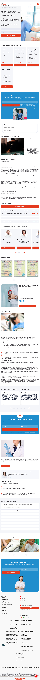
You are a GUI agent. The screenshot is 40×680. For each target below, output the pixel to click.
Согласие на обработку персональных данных (11, 675)
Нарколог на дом (5, 602)
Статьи (3, 615)
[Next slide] (24, 252)
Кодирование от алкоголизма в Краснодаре (12, 631)
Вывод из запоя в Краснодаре (14, 620)
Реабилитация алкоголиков (20, 657)
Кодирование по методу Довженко (11, 634)
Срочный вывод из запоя (13, 624)
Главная (2, 7)
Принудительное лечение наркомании (27, 646)
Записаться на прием (11, 35)
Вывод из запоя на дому (13, 627)
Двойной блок (8, 643)
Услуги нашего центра (7, 130)
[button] (18, 252)
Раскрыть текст (5, 466)
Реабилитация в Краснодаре (20, 653)
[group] (7, 268)
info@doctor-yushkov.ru (25, 603)
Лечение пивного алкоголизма (25, 623)
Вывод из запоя (5, 599)
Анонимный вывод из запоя (14, 628)
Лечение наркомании (24, 643)
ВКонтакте (23, 598)
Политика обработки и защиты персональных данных (25, 675)
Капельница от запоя (6, 605)
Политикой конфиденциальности (8, 676)
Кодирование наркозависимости (26, 638)
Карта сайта (4, 613)
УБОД (22, 642)
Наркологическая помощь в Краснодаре (27, 631)
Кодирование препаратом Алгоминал (11, 639)
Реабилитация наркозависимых (20, 656)
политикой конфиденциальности (6, 38)
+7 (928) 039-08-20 (25, 596)
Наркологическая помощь (8, 7)
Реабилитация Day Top (19, 660)
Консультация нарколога (25, 647)
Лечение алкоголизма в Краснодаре (26, 620)
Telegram (23, 600)
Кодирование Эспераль (9, 638)
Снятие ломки (23, 634)
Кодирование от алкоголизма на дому (12, 635)
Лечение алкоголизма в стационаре (26, 624)
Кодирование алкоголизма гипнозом (12, 642)
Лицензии (4, 610)
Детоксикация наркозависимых (26, 639)
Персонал (4, 607)
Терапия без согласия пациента (9, 127)
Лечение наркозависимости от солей (27, 650)
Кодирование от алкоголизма (8, 601)
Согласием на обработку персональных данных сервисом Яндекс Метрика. (24, 676)
